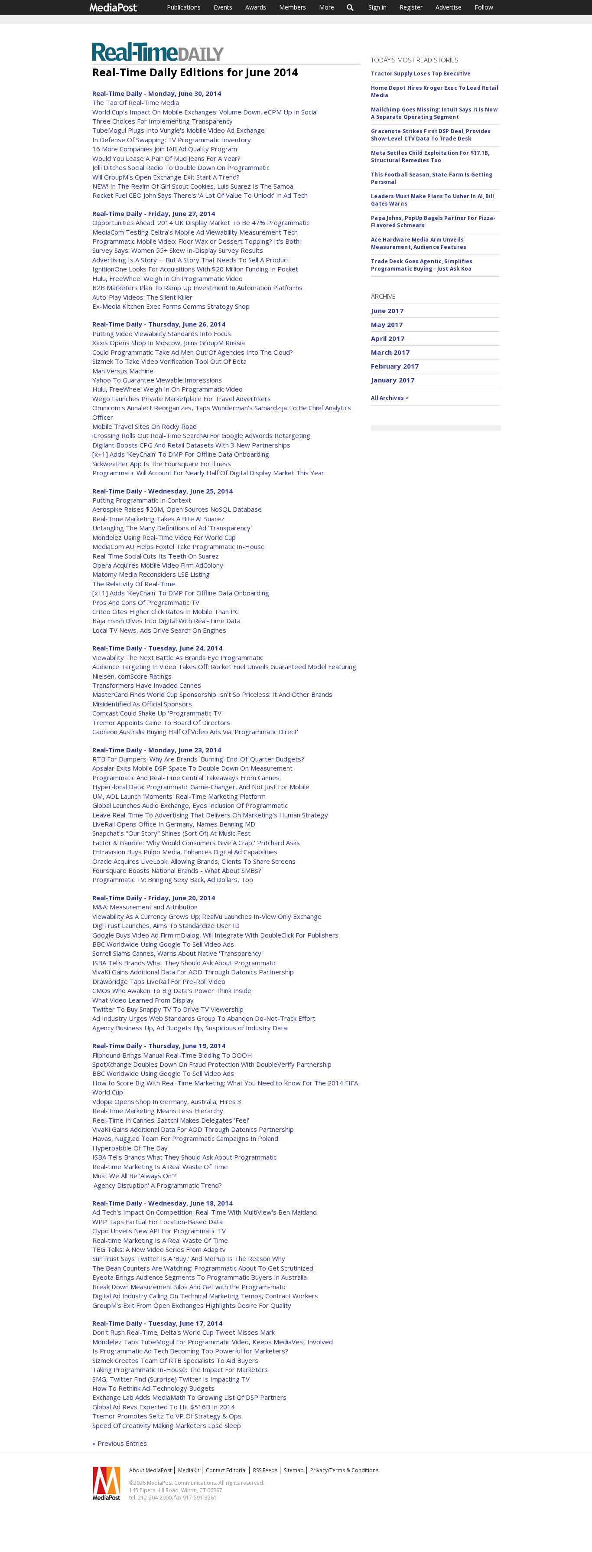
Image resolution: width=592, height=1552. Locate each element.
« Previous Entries (119, 1443)
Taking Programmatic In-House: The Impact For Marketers (180, 1369)
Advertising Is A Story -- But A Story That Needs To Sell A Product (190, 259)
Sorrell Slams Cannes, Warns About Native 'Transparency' (177, 953)
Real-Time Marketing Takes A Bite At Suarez (158, 518)
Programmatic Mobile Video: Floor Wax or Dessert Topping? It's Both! (196, 241)
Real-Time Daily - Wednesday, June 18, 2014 (162, 1203)
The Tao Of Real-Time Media (135, 102)
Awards (255, 7)
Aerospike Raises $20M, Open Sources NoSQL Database (177, 509)
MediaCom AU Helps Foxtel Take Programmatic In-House (178, 546)
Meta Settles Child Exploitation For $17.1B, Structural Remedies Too (430, 156)
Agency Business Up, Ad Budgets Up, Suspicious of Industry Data (189, 1027)
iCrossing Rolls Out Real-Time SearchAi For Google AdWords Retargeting (201, 435)
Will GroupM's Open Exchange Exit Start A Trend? (166, 177)
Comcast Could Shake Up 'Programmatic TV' (157, 713)
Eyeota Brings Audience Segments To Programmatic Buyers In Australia (199, 1277)
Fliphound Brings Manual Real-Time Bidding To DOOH (172, 1055)
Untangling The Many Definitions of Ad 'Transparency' (172, 527)
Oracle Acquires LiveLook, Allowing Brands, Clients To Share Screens (194, 861)
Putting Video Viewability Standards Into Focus (161, 333)
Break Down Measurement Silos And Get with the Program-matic (189, 1286)
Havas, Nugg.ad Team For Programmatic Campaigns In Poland (185, 1138)
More (326, 7)
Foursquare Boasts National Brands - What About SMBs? (176, 870)
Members (292, 7)
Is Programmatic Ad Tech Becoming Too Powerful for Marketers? (190, 1350)
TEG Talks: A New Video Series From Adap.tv (159, 1249)
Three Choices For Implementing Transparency (162, 121)
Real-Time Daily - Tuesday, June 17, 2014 (157, 1323)
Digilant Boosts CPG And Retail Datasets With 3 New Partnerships (191, 445)
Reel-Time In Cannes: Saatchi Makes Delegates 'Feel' (170, 1120)
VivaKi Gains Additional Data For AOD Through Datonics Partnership (193, 971)
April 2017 (387, 338)
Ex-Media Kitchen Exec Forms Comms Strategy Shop (171, 306)
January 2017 (392, 380)
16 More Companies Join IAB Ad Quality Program (164, 148)
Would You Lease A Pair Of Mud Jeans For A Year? (166, 158)
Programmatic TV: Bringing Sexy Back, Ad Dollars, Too (172, 879)
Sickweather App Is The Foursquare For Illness (161, 463)
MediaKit (188, 1470)
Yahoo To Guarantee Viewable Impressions (157, 380)
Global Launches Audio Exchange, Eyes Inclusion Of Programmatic (190, 805)
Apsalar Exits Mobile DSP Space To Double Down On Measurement (192, 768)
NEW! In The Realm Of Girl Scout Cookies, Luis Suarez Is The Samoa (192, 186)
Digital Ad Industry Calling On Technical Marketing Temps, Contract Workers (205, 1295)
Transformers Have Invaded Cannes (146, 685)
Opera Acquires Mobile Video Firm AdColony (157, 565)
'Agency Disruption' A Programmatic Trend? (157, 1185)
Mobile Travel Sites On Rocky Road (144, 426)
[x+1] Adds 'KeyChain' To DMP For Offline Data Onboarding (180, 454)
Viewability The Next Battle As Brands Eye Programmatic (177, 657)
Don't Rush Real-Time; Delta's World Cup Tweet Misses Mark (183, 1332)
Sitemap (294, 1470)
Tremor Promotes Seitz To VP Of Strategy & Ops (166, 1416)
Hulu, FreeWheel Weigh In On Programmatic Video (167, 278)
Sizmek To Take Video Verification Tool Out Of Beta (169, 361)
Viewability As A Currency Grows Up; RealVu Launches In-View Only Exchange (207, 916)
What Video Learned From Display (143, 1000)
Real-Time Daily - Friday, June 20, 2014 (153, 897)
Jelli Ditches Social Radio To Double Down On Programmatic (181, 167)
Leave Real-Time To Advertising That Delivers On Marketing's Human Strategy (210, 814)
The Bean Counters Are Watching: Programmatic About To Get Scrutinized (202, 1268)
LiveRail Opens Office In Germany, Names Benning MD (173, 824)
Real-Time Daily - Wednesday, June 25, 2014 (162, 491)
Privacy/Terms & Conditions (344, 1470)
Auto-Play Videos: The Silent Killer (142, 297)
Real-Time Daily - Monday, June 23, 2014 (156, 749)
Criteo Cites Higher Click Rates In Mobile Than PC (165, 611)
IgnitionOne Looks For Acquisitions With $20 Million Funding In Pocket (195, 269)
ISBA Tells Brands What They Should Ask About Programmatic (184, 962)
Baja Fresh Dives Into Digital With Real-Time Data (166, 620)
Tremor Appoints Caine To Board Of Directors (161, 722)
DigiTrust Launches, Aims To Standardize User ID (166, 925)
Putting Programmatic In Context (141, 500)
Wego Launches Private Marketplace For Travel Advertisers (181, 398)
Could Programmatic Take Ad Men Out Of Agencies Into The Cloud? (192, 352)
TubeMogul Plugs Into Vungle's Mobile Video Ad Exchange (178, 130)
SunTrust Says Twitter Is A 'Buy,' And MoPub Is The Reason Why (188, 1258)
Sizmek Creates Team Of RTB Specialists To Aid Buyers (175, 1360)
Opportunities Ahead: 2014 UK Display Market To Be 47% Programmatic (200, 222)
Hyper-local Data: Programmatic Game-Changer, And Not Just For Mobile (200, 786)
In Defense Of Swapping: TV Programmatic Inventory (171, 139)
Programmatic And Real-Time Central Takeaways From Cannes (186, 777)
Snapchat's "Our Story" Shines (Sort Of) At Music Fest (171, 833)
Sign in (377, 7)
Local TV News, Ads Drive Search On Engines (159, 630)
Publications (184, 7)
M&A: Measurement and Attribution (145, 906)
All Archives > (390, 398)
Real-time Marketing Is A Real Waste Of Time (160, 1166)
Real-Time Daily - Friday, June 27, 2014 (153, 213)
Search (350, 7)
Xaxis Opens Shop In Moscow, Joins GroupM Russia (168, 342)
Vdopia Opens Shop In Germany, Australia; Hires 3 (166, 1101)
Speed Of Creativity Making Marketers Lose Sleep (166, 1425)
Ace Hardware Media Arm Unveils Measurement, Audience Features (418, 243)
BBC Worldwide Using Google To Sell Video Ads (163, 944)
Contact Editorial (226, 1470)
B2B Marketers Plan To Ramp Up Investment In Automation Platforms (197, 287)
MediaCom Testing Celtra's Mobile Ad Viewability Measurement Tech (195, 232)
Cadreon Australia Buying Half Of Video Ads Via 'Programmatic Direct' (195, 731)
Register (411, 7)
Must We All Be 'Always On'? (134, 1175)
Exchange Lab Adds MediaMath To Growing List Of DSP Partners (189, 1397)
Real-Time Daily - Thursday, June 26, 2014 (158, 324)
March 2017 (390, 352)
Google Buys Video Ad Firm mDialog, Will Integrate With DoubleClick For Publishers (215, 935)
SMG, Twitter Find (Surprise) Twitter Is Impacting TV (171, 1379)
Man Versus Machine (122, 370)
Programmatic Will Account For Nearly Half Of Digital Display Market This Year (208, 472)
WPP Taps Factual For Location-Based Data (157, 1221)
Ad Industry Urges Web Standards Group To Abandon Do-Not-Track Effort (204, 1018)
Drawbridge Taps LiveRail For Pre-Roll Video (158, 981)
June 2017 (387, 310)
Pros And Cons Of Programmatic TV (145, 602)
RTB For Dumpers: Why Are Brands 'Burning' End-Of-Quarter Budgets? (198, 759)
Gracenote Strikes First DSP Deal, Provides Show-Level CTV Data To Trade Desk (431, 134)
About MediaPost (150, 1470)
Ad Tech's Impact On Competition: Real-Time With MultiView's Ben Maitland (204, 1212)
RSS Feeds (265, 1470)
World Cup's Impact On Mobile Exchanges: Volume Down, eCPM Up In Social (205, 112)
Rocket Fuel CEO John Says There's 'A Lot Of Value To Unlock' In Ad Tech (200, 195)
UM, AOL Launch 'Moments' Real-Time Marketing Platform (179, 796)
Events (223, 7)
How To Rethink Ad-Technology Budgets (153, 1388)
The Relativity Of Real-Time (133, 583)
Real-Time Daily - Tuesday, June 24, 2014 (157, 648)
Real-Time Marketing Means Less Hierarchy (157, 1110)
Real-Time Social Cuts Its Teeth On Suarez (155, 556)
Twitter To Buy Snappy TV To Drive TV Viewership (168, 1009)
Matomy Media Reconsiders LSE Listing (151, 574)
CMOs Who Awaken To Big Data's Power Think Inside (171, 990)
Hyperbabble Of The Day (130, 1148)
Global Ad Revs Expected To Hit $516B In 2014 (163, 1406)
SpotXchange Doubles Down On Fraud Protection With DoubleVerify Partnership (212, 1064)
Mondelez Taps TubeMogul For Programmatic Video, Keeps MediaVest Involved (212, 1341)
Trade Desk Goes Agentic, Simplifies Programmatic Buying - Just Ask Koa (421, 265)
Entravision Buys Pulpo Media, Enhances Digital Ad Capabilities (184, 851)
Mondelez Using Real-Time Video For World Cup (164, 537)
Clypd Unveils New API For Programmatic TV (159, 1230)
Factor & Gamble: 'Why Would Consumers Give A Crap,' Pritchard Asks (196, 842)
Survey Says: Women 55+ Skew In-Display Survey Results (177, 250)
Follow (484, 7)
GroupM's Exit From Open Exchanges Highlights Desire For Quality (191, 1305)
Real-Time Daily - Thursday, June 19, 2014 (158, 1045)
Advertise (449, 7)
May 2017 (387, 324)
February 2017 (395, 366)
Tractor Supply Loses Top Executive (421, 73)
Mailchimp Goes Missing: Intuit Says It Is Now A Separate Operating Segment (434, 113)
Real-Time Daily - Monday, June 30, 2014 (156, 93)
